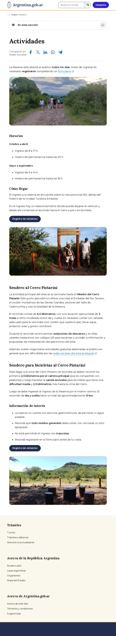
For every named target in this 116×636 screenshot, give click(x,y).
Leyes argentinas (16, 570)
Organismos (13, 575)
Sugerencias (14, 613)
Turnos (11, 532)
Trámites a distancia (17, 537)
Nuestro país (14, 565)
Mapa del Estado (16, 580)
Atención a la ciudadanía (20, 542)
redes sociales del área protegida (73, 353)
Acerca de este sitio (17, 603)
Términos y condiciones (20, 608)
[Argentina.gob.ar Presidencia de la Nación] (25, 5)
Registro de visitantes (24, 219)
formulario (64, 71)
